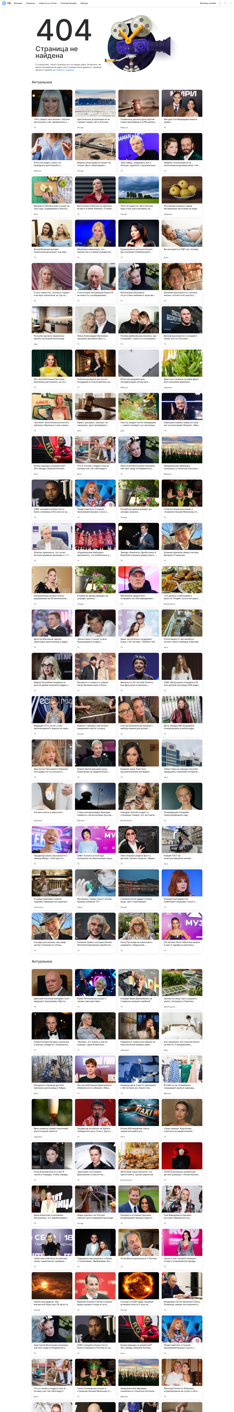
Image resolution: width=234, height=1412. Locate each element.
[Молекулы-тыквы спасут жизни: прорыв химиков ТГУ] (95, 889)
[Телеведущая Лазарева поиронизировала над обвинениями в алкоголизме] (182, 803)
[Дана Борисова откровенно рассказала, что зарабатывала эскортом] (52, 1292)
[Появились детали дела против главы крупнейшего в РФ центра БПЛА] (138, 110)
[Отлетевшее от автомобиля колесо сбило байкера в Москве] (182, 629)
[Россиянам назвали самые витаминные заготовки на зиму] (182, 196)
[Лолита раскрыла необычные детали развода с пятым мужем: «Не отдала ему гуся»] (182, 1249)
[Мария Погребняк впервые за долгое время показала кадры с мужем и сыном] (52, 673)
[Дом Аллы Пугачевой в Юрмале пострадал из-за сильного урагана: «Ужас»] (52, 759)
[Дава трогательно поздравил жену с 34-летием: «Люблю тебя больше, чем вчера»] (138, 629)
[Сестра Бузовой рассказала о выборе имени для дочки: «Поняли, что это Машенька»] (138, 716)
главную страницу (65, 70)
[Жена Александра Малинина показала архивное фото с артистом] (95, 326)
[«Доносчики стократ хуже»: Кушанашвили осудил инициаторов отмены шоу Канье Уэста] (95, 629)
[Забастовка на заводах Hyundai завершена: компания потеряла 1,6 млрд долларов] (182, 759)
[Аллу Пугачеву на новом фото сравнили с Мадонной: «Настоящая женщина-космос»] (138, 933)
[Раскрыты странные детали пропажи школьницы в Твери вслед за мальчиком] (52, 1162)
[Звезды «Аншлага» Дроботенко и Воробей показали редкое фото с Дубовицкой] (138, 543)
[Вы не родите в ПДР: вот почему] (182, 240)
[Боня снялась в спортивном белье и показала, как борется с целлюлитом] (95, 976)
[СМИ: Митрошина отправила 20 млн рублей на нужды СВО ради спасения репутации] (182, 673)
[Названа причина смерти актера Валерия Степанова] (182, 543)
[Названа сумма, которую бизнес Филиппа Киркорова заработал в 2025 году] (95, 933)
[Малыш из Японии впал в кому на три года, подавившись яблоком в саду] (52, 196)
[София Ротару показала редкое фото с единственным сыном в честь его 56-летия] (182, 1019)
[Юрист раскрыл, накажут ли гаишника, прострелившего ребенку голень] (95, 413)
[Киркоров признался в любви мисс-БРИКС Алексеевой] (52, 976)
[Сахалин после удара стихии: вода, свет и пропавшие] (138, 889)
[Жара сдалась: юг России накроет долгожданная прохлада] (95, 1292)
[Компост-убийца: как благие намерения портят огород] (95, 716)
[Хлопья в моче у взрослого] (52, 803)
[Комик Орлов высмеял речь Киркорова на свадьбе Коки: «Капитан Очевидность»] (95, 759)
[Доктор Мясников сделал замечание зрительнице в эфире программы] (52, 629)
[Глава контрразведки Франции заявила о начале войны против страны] (95, 803)
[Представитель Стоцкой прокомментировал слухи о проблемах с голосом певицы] (95, 500)
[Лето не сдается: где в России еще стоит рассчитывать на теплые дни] (138, 196)
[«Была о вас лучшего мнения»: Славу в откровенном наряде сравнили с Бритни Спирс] (182, 1335)
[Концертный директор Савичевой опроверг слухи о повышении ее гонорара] (182, 889)
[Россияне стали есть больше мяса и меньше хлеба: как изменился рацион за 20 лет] (182, 976)
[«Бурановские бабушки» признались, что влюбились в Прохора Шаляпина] (95, 543)
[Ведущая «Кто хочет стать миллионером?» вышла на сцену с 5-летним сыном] (52, 716)
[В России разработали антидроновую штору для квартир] (138, 370)
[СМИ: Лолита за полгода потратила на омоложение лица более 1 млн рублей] (95, 846)
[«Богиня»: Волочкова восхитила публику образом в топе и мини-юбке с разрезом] (52, 413)
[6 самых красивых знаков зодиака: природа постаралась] (52, 889)
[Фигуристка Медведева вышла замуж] (182, 110)
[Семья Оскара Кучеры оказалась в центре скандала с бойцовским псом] (52, 1119)
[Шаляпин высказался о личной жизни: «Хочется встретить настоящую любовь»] (182, 283)
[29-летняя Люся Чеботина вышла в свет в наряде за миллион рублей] (182, 933)
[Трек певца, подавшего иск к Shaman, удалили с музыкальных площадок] (138, 153)
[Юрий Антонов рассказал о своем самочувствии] (95, 1076)
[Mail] (4, 3)
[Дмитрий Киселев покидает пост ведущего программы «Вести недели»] (52, 1076)
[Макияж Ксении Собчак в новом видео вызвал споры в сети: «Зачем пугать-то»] (95, 1379)
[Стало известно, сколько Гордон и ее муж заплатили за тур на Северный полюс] (52, 283)
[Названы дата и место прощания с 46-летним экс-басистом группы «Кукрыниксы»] (138, 1162)
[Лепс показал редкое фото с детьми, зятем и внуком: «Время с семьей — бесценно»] (138, 846)
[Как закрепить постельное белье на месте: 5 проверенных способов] (182, 1119)
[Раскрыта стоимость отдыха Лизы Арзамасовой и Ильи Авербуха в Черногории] (95, 673)
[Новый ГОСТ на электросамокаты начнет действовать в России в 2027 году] (182, 846)
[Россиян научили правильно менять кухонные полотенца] (52, 326)
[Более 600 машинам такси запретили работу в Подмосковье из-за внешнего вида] (138, 1206)
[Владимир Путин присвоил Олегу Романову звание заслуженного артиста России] (182, 1379)
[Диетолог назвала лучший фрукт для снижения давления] (182, 370)
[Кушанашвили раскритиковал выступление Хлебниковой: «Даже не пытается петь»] (138, 240)
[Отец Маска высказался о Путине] (138, 1335)
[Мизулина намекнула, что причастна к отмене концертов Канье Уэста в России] (95, 240)
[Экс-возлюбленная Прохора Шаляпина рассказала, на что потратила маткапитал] (52, 370)
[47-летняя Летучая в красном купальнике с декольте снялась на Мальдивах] (95, 1019)
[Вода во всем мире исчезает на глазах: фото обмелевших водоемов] (95, 153)
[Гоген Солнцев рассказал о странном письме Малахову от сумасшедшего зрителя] (182, 500)
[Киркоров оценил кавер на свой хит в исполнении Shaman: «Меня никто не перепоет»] (182, 413)
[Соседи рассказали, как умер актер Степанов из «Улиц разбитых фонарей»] (52, 933)
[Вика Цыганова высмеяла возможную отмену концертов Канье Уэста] (52, 1019)
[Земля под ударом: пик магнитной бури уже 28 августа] (52, 1379)
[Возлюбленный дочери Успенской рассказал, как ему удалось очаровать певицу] (52, 240)
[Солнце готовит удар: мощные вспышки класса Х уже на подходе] (138, 1379)
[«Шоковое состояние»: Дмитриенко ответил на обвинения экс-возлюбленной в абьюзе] (95, 1249)
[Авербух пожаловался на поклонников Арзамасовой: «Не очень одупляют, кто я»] (182, 153)
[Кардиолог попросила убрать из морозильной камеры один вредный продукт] (138, 1119)
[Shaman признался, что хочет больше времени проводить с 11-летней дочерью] (52, 543)
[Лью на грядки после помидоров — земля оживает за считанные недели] (138, 413)
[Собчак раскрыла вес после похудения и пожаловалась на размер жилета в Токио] (95, 370)
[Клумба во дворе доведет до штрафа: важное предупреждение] (138, 500)
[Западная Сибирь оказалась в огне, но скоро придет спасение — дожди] (138, 976)
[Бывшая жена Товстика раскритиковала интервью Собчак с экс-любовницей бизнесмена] (138, 759)
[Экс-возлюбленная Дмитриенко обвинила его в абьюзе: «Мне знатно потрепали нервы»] (95, 1162)
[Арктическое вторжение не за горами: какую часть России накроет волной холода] (95, 110)
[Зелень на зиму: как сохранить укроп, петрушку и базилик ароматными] (182, 1076)
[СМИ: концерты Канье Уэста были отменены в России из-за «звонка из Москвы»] (52, 500)
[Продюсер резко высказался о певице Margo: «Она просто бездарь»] (52, 846)
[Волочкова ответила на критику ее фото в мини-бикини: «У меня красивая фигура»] (95, 196)
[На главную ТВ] (8, 3)
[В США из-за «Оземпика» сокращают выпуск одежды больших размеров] (182, 1162)
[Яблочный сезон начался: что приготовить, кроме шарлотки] (138, 1249)
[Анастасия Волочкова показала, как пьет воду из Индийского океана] (138, 456)
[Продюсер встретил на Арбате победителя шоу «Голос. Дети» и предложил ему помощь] (95, 1206)
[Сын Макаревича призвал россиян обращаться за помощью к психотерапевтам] (182, 1292)
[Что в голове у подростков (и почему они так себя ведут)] (95, 456)
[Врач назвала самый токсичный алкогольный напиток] (52, 1206)
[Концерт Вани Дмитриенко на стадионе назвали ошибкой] (138, 1076)
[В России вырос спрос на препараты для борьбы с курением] (52, 153)
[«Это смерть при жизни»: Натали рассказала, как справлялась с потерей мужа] (52, 110)
